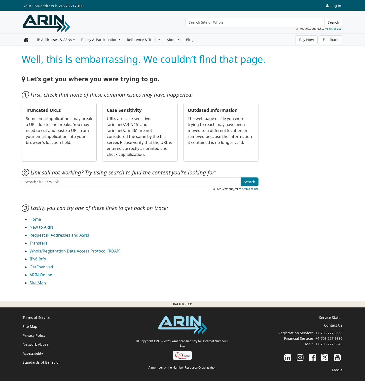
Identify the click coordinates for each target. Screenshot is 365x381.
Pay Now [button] (306, 39)
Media (337, 370)
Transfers (38, 243)
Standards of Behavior (41, 362)
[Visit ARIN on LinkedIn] (288, 357)
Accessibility (33, 353)
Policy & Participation (99, 39)
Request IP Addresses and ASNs (59, 235)
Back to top (182, 304)
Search (333, 22)
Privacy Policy (34, 335)
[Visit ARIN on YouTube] (337, 357)
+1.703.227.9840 (329, 343)
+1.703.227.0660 (329, 333)
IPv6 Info (38, 259)
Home (35, 219)
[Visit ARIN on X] (324, 357)
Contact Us (333, 325)
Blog (190, 39)
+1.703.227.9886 (329, 338)
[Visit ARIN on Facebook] (312, 357)
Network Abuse (35, 344)
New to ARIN (41, 227)
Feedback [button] (331, 39)
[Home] (46, 23)
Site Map (38, 283)
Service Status (330, 317)
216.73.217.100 (71, 5)
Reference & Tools (142, 39)
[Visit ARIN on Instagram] (300, 357)
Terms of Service (36, 317)
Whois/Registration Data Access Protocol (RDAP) (75, 251)
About (172, 39)
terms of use (333, 28)
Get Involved (41, 267)
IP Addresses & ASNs (54, 39)
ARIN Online (41, 275)
